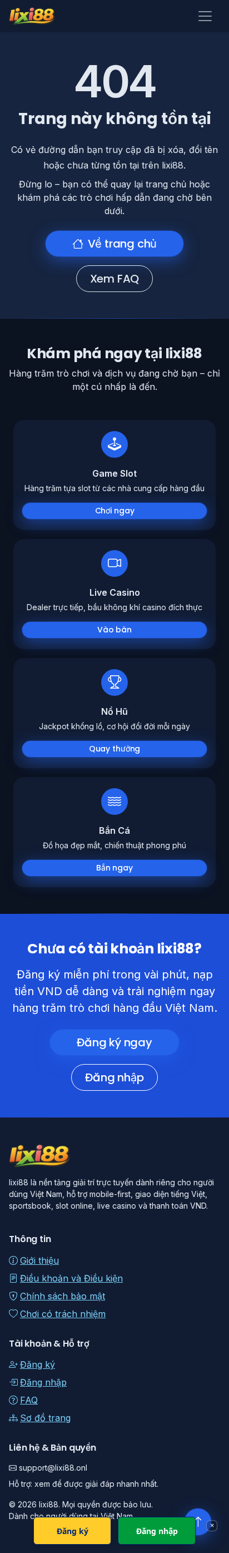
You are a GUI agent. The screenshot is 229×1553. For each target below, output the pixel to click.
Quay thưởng (114, 748)
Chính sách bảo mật (62, 1296)
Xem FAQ (115, 278)
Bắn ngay (114, 867)
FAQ (29, 1400)
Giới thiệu (39, 1260)
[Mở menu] (205, 16)
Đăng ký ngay (114, 1042)
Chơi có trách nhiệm (63, 1313)
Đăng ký (37, 1364)
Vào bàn (114, 629)
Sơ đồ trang (45, 1417)
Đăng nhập (114, 1077)
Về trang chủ (122, 243)
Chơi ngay (115, 510)
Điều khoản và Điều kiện (71, 1278)
